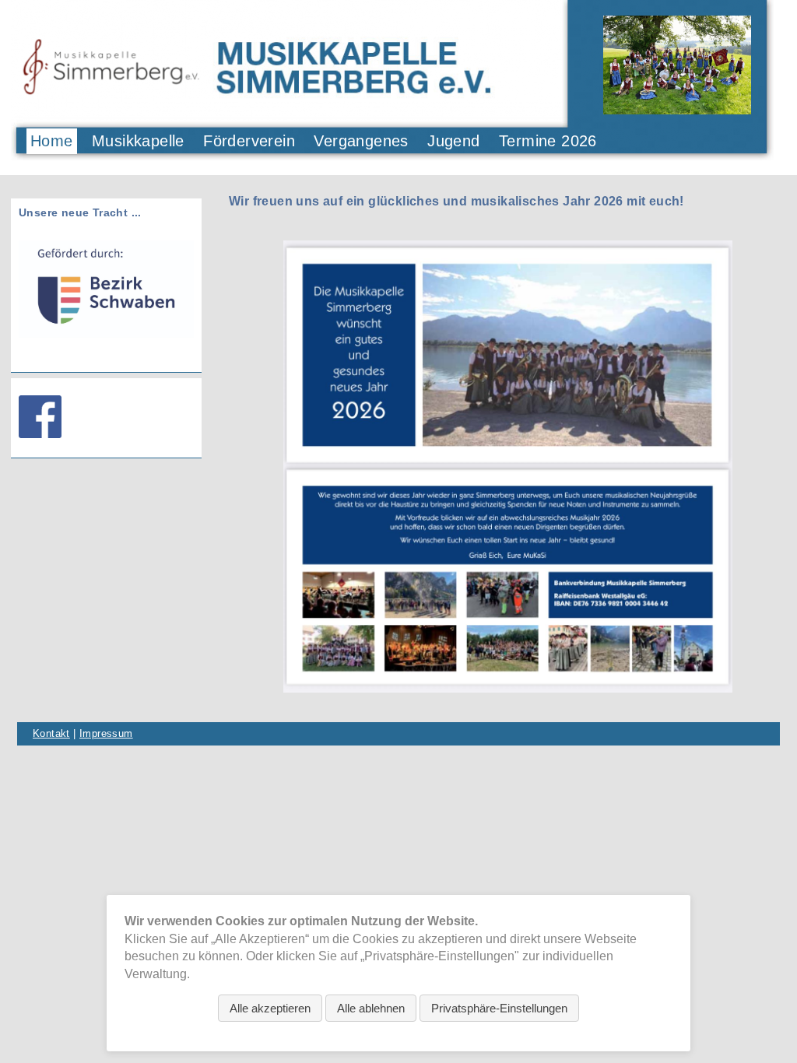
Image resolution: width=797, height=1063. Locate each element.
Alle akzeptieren (270, 1008)
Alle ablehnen (371, 1008)
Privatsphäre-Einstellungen (499, 1008)
